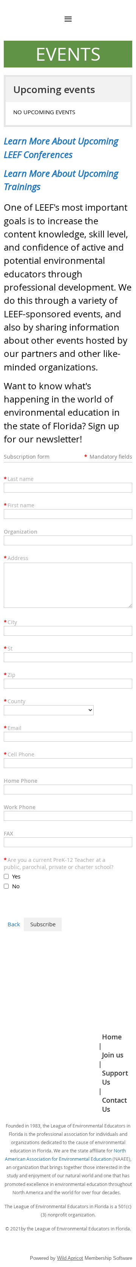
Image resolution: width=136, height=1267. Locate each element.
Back (14, 924)
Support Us (115, 1077)
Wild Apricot (70, 1258)
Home (112, 1036)
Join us (113, 1054)
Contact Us (114, 1105)
